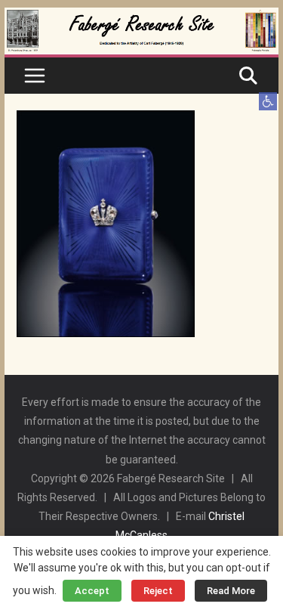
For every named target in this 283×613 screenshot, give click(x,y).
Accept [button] (92, 590)
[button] (268, 101)
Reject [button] (158, 590)
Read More (231, 590)
